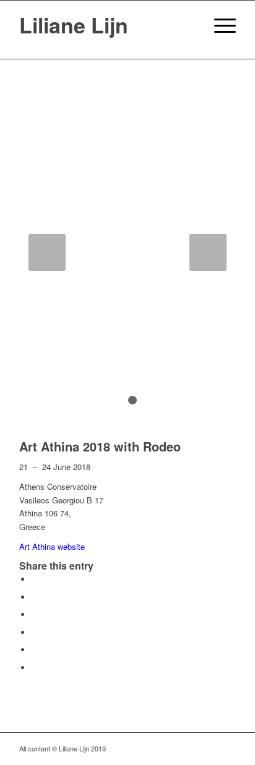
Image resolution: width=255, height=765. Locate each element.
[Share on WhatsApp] (35, 614)
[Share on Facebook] (35, 579)
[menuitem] (190, 25)
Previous (47, 252)
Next (208, 252)
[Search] (190, 25)
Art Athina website (52, 546)
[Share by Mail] (35, 667)
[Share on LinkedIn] (35, 650)
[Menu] (219, 25)
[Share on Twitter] (35, 597)
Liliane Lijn (73, 25)
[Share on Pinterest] (35, 632)
